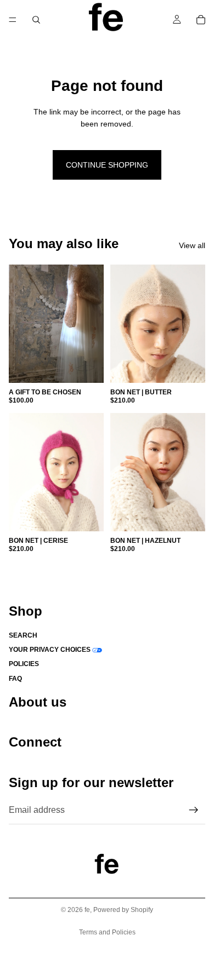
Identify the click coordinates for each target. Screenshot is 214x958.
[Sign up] (193, 809)
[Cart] (201, 20)
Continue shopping (107, 164)
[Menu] (12, 19)
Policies (24, 664)
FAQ (15, 678)
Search (23, 635)
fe (87, 910)
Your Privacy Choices (50, 649)
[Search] (36, 20)
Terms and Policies (107, 932)
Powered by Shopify (123, 910)
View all (192, 245)
